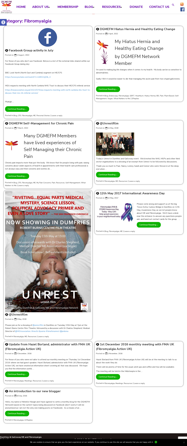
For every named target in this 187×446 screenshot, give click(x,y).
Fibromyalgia (27, 115)
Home (21, 7)
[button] (3, 22)
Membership (67, 7)
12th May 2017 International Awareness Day (132, 193)
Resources (111, 7)
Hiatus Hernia (150, 96)
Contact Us (159, 7)
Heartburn (139, 96)
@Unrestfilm (109, 123)
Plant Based (169, 96)
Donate (136, 7)
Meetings (28, 381)
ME (34, 115)
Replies (135, 98)
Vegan (110, 98)
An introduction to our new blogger (35, 391)
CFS (19, 115)
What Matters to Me (122, 98)
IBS (157, 96)
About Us (40, 7)
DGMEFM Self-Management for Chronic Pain (41, 123)
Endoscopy (113, 96)
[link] (38, 325)
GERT (132, 96)
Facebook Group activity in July (31, 50)
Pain (161, 96)
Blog (89, 7)
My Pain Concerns (44, 182)
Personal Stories (43, 115)
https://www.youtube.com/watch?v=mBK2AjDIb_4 (28, 77)
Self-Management (73, 182)
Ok (156, 442)
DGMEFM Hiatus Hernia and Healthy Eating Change (137, 29)
